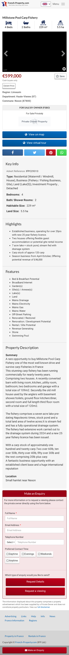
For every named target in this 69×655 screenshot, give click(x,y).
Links (23, 616)
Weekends (46, 553)
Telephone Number (14, 537)
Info (43, 616)
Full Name (10, 513)
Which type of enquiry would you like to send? (27, 575)
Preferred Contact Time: (17, 549)
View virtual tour (36, 142)
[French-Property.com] (14, 4)
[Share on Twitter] (34, 152)
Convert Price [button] (9, 86)
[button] (5, 52)
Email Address (12, 525)
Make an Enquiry (35, 650)
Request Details (35, 581)
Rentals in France (37, 636)
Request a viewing (35, 590)
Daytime (13, 553)
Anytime (13, 560)
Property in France (14, 636)
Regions (33, 620)
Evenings (29, 553)
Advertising (10, 616)
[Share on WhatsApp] (62, 152)
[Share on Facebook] (12, 152)
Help (33, 616)
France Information (14, 620)
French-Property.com (26, 642)
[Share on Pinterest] (51, 152)
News (52, 616)
